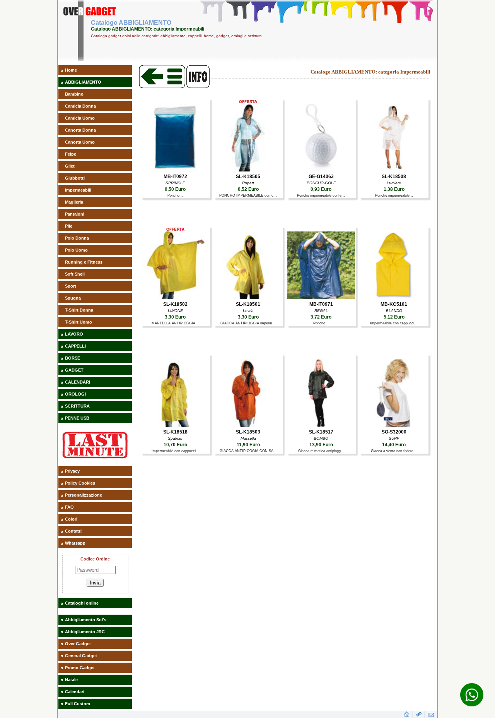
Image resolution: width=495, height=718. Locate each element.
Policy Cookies (80, 483)
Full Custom (77, 703)
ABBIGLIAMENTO (83, 82)
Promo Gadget (80, 667)
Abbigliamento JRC (85, 631)
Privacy (72, 471)
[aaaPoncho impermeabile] (394, 170)
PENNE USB (77, 418)
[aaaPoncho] (175, 170)
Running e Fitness (83, 262)
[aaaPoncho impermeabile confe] (321, 170)
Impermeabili (78, 190)
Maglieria (74, 202)
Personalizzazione (83, 495)
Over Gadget (78, 643)
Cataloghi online (82, 603)
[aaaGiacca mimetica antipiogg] (321, 425)
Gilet (70, 166)
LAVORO (74, 334)
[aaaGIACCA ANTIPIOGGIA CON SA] (248, 425)
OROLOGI (75, 394)
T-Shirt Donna (79, 310)
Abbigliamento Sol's (85, 619)
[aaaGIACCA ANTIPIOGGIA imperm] (248, 297)
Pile (68, 226)
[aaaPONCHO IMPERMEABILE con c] (248, 170)
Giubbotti (75, 178)
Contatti (73, 531)
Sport (70, 286)
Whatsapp (75, 543)
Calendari (74, 691)
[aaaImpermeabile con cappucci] (394, 297)
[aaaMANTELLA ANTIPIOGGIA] (175, 297)
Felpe (70, 154)
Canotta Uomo (80, 142)
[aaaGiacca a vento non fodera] (394, 425)
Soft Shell (75, 274)
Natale (71, 679)
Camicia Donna (80, 106)
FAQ (69, 507)
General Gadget (81, 655)
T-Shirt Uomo (78, 322)
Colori (71, 519)
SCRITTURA (77, 406)
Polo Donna (77, 238)
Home (71, 70)
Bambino (74, 94)
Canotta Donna (80, 130)
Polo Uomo (76, 250)
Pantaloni (74, 214)
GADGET (74, 370)
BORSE (72, 358)
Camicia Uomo (80, 118)
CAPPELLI (75, 346)
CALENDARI (77, 382)
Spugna (73, 298)
